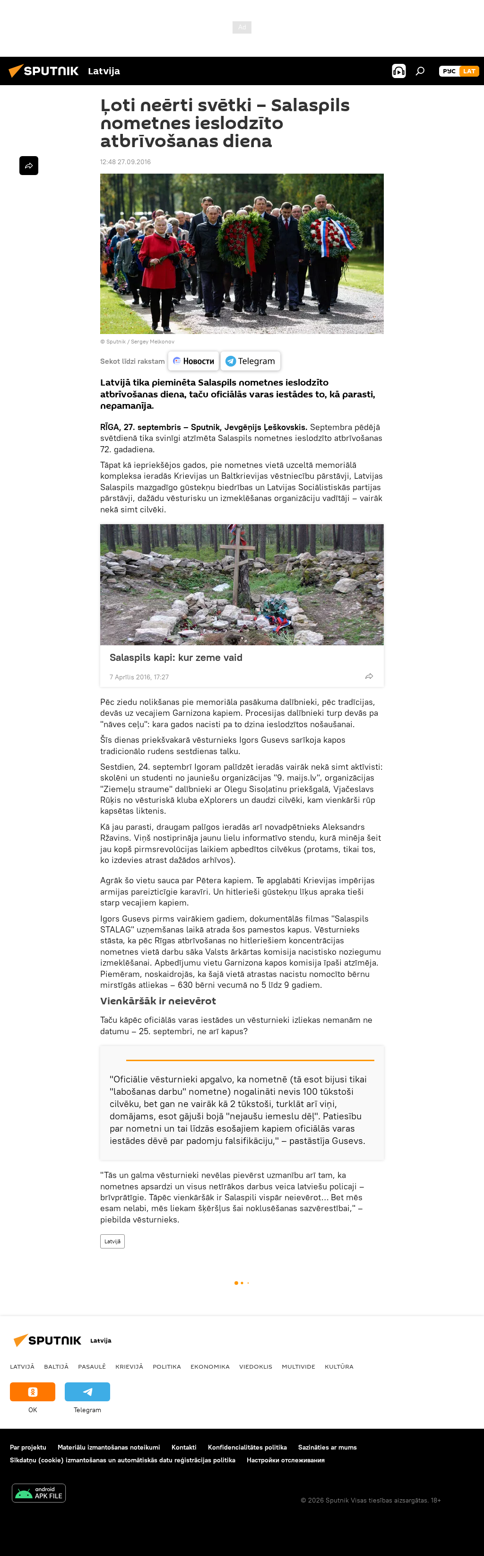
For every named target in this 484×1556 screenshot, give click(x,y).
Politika (167, 1366)
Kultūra (339, 1366)
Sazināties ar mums (327, 1447)
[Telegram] (250, 361)
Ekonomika (210, 1366)
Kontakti (184, 1447)
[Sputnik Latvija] (46, 79)
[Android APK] (39, 1494)
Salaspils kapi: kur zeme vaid (176, 657)
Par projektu (28, 1447)
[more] (369, 676)
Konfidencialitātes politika (247, 1447)
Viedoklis (255, 1366)
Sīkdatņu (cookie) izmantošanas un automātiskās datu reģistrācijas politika (122, 1460)
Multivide (298, 1366)
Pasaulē (92, 1366)
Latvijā (112, 1241)
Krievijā (129, 1366)
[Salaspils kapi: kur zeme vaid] (242, 584)
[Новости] (193, 361)
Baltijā (56, 1366)
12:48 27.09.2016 (125, 162)
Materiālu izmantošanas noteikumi (109, 1447)
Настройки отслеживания (286, 1460)
